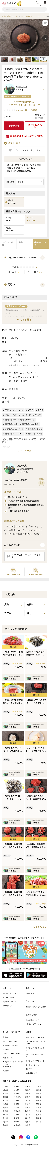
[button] (24, 265)
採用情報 (6, 1071)
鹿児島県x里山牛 (35, 433)
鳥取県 (27, 1111)
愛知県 (27, 1104)
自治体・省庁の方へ (33, 1024)
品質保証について (9, 1002)
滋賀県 (5, 1108)
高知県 (27, 1118)
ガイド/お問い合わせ (10, 1041)
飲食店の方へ (8, 1006)
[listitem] (13, 604)
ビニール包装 (11, 415)
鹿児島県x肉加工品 (30, 424)
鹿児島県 (13, 389)
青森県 (16, 1086)
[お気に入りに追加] (45, 23)
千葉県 (38, 1093)
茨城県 (38, 1090)
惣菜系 (21, 377)
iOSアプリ (29, 1069)
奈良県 (5, 1111)
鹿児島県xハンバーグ (14, 429)
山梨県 (27, 1101)
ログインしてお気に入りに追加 (26, 150)
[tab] (8, 244)
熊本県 (27, 1122)
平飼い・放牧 (11, 410)
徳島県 (38, 1115)
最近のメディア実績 (14, 521)
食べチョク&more (32, 1065)
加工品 (12, 377)
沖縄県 (27, 1125)
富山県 (38, 1097)
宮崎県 (5, 1125)
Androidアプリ (31, 1073)
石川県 (5, 1101)
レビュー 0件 (23, 110)
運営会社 (6, 1037)
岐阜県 (5, 1104)
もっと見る (25, 319)
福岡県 (38, 1118)
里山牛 (23, 381)
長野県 (38, 1101)
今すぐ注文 (13, 126)
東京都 (5, 1097)
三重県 (38, 1104)
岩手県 (27, 1086)
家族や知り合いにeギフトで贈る (26, 136)
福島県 (27, 1090)
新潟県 (27, 1097)
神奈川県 (17, 1097)
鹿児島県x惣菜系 (35, 429)
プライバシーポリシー (11, 1054)
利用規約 (6, 1049)
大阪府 (27, 1108)
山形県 (16, 1090)
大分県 (38, 1122)
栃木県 (5, 1093)
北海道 (5, 1086)
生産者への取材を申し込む (36, 1007)
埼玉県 (27, 1093)
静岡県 (16, 1104)
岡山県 (5, 1115)
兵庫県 (38, 1108)
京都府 (16, 1108)
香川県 (5, 1118)
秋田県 (5, 1090)
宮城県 (38, 1086)
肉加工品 (17, 373)
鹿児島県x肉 (10, 420)
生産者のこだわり (13, 492)
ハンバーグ (30, 373)
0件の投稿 (33, 110)
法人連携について (32, 1020)
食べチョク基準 (9, 998)
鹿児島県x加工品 (27, 420)
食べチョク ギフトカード (35, 1061)
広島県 (16, 1115)
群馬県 (16, 1093)
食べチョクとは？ (9, 993)
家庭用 (40, 410)
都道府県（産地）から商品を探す (17, 1081)
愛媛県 (16, 1118)
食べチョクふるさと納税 (35, 1037)
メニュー (45, 5)
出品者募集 (30, 993)
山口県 (27, 1115)
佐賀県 (5, 1122)
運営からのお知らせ (10, 1045)
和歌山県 (17, 1111)
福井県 (16, 1101)
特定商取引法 (8, 1058)
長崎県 (16, 1122)
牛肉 (15, 381)
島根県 (38, 1111)
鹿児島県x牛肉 (11, 424)
